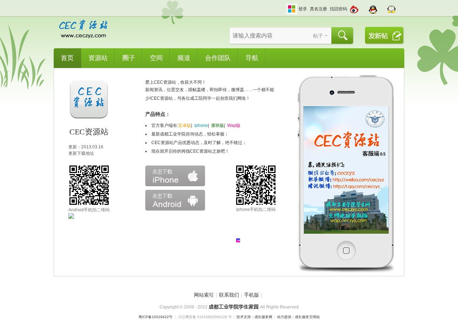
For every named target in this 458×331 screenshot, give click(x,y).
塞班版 (217, 125)
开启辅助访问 (284, 5)
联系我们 (229, 295)
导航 (251, 57)
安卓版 (184, 125)
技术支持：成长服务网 (254, 317)
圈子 (128, 57)
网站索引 (204, 295)
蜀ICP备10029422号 (155, 317)
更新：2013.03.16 (85, 146)
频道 (183, 57)
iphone (201, 125)
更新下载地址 (81, 153)
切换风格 (291, 9)
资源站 (98, 57)
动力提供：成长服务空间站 (298, 317)
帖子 (318, 36)
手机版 (251, 295)
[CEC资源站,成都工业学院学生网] (83, 37)
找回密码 (338, 8)
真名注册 (318, 8)
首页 (67, 57)
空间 (156, 57)
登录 (302, 8)
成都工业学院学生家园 (234, 307)
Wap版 (233, 125)
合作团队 (218, 57)
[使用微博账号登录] (354, 7)
